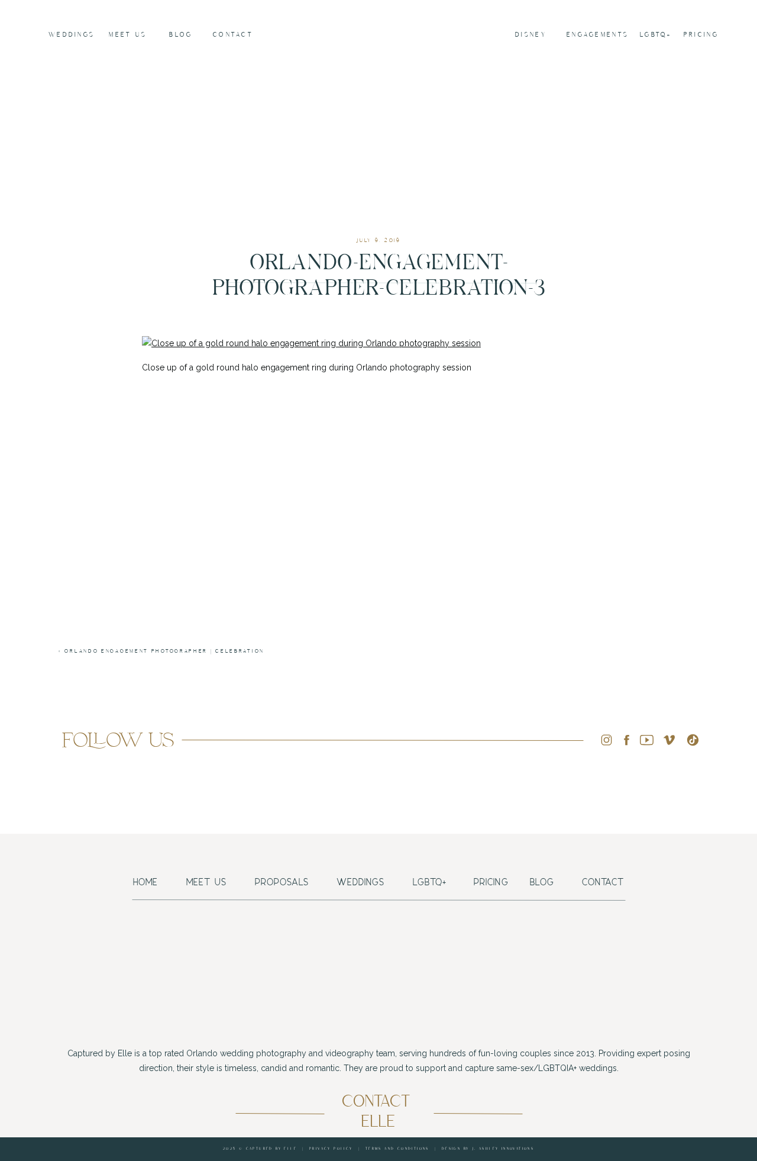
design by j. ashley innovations (488, 1149)
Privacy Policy (331, 1149)
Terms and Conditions (397, 1149)
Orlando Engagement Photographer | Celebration (164, 651)
